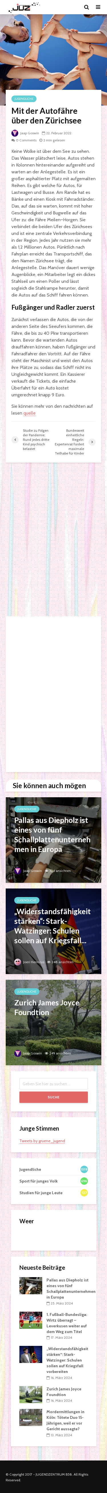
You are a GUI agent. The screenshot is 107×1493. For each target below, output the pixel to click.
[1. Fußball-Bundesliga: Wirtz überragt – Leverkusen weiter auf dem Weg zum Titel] (30, 1319)
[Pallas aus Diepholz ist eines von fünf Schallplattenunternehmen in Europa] (53, 839)
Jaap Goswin (29, 133)
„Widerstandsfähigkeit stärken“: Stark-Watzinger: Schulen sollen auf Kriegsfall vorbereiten (67, 1360)
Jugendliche (24, 99)
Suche (53, 1097)
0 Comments (26, 140)
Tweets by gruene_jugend (42, 1140)
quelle (29, 413)
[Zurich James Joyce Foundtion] (53, 1022)
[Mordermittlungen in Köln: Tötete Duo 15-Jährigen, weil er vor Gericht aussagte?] (30, 1417)
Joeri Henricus (33, 962)
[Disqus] (53, 539)
